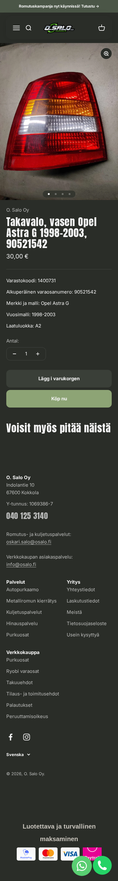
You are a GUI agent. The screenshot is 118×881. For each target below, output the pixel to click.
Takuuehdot (19, 682)
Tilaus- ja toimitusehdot (32, 694)
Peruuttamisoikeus (27, 716)
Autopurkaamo (22, 589)
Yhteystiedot (81, 589)
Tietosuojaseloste (87, 623)
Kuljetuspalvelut (24, 612)
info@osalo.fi (21, 564)
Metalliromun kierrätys (31, 601)
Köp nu (59, 399)
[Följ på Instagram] (26, 737)
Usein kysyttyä (83, 635)
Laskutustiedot (83, 601)
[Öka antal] (38, 354)
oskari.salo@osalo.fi (28, 542)
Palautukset (19, 705)
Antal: (12, 341)
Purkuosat (17, 635)
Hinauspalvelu (22, 623)
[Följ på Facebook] (10, 737)
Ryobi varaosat (22, 671)
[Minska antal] (14, 354)
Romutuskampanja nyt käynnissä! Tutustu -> (59, 6)
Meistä (74, 612)
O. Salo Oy (17, 210)
